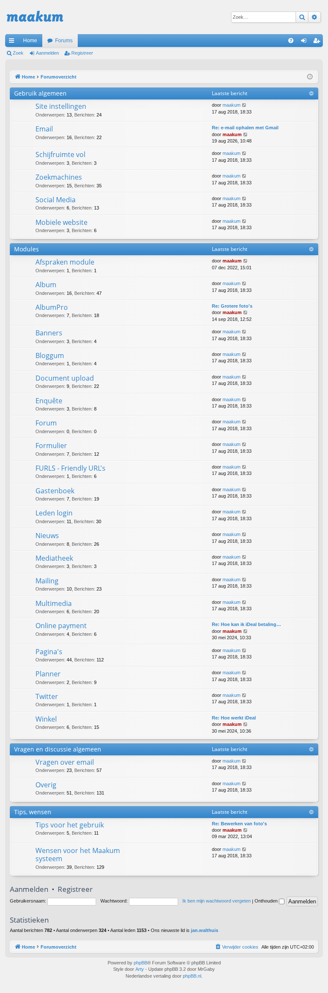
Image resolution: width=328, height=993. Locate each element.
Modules (26, 249)
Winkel (46, 719)
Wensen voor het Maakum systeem (77, 854)
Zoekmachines (58, 177)
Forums (64, 41)
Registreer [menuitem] (318, 42)
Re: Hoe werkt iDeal (234, 717)
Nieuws (47, 535)
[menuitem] (290, 40)
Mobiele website (61, 222)
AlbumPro (51, 307)
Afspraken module (64, 262)
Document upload (64, 378)
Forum (46, 423)
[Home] (35, 17)
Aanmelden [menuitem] (305, 42)
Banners (48, 333)
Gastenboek (54, 490)
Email (44, 129)
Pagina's (48, 651)
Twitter (46, 696)
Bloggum (49, 355)
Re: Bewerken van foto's (239, 823)
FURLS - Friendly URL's (70, 468)
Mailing (47, 580)
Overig (45, 784)
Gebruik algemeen (40, 93)
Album (45, 284)
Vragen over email (64, 762)
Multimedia (53, 603)
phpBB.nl (192, 975)
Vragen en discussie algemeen (57, 749)
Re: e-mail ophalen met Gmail (245, 127)
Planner (48, 674)
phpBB (140, 962)
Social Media (55, 199)
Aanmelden (47, 52)
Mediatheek (54, 558)
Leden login (54, 513)
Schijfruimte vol (60, 154)
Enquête (48, 400)
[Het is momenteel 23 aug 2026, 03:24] (310, 77)
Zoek (18, 52)
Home (30, 41)
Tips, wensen (32, 812)
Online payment (61, 625)
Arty (139, 969)
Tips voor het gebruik (69, 825)
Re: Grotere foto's (232, 306)
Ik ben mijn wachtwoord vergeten (216, 900)
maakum (231, 105)
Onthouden (267, 900)
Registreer (82, 52)
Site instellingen (60, 106)
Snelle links (13, 42)
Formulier (51, 445)
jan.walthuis (204, 930)
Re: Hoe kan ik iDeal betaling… (246, 624)
